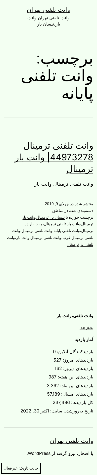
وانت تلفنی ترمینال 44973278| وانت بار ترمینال (54, 157)
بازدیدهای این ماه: (76, 385)
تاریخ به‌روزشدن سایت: (71, 410)
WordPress (39, 453)
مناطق (57, 210)
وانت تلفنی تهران (48, 9)
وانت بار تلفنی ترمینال (62, 224)
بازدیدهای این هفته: (74, 376)
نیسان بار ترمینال (50, 217)
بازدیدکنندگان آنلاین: (74, 351)
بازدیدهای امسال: (76, 394)
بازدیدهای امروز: (77, 360)
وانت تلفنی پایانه (66, 231)
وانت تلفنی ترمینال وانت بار (38, 238)
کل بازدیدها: (81, 402)
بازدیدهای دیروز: (77, 368)
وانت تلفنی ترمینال (36, 231)
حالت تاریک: (28, 468)
